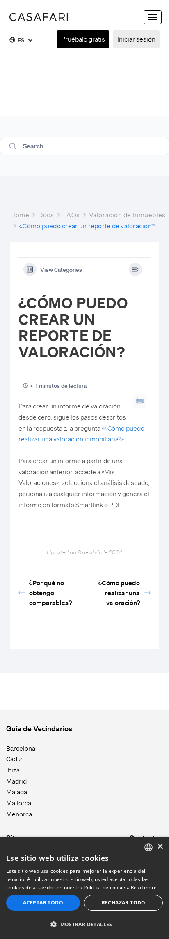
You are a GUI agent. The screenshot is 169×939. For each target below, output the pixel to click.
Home (19, 214)
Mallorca (18, 802)
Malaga (16, 791)
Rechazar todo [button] (124, 902)
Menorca (19, 813)
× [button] (160, 847)
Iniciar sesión (136, 39)
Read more (144, 887)
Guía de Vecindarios (39, 728)
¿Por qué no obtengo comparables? (50, 592)
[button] (84, 924)
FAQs (71, 214)
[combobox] (148, 847)
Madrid (16, 781)
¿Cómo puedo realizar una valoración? (119, 592)
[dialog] (84, 888)
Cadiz (14, 758)
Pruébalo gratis (83, 39)
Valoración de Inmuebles (127, 214)
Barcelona (20, 748)
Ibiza (13, 769)
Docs (46, 214)
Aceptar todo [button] (43, 902)
